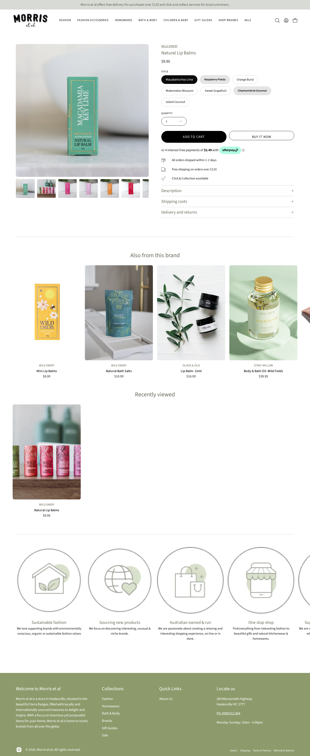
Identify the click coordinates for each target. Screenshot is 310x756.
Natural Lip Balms (46, 510)
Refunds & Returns (284, 750)
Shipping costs (174, 201)
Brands (107, 720)
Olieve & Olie (191, 365)
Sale (105, 735)
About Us (166, 698)
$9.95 (46, 515)
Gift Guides (109, 727)
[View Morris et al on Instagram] (19, 750)
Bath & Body (111, 713)
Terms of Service (262, 750)
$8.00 (46, 376)
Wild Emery (169, 46)
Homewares (110, 706)
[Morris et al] (31, 20)
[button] (65, 20)
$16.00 (191, 376)
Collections (113, 689)
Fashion (107, 698)
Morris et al (45, 749)
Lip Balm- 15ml (191, 371)
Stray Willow (263, 365)
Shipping (245, 750)
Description (171, 191)
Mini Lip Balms (46, 371)
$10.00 (119, 376)
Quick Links (170, 689)
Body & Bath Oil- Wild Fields (263, 371)
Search (233, 750)
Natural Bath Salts (119, 371)
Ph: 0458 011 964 (228, 713)
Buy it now (261, 137)
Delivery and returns (179, 212)
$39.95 (263, 376)
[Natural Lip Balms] (25, 188)
